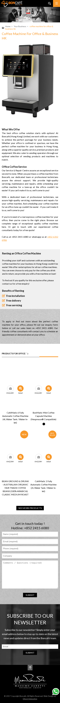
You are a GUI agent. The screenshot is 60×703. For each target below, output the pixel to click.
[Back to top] (30, 667)
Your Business (20, 26)
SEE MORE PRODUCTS (30, 508)
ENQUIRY (10, 393)
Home (7, 26)
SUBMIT (30, 595)
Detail (20, 393)
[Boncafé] (11, 6)
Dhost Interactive (30, 699)
